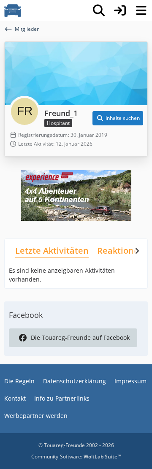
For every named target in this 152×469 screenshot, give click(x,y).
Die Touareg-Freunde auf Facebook (80, 337)
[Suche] (98, 10)
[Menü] (141, 10)
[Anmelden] (119, 10)
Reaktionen (120, 250)
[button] (117, 118)
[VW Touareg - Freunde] (13, 10)
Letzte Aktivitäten (52, 250)
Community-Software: (76, 456)
